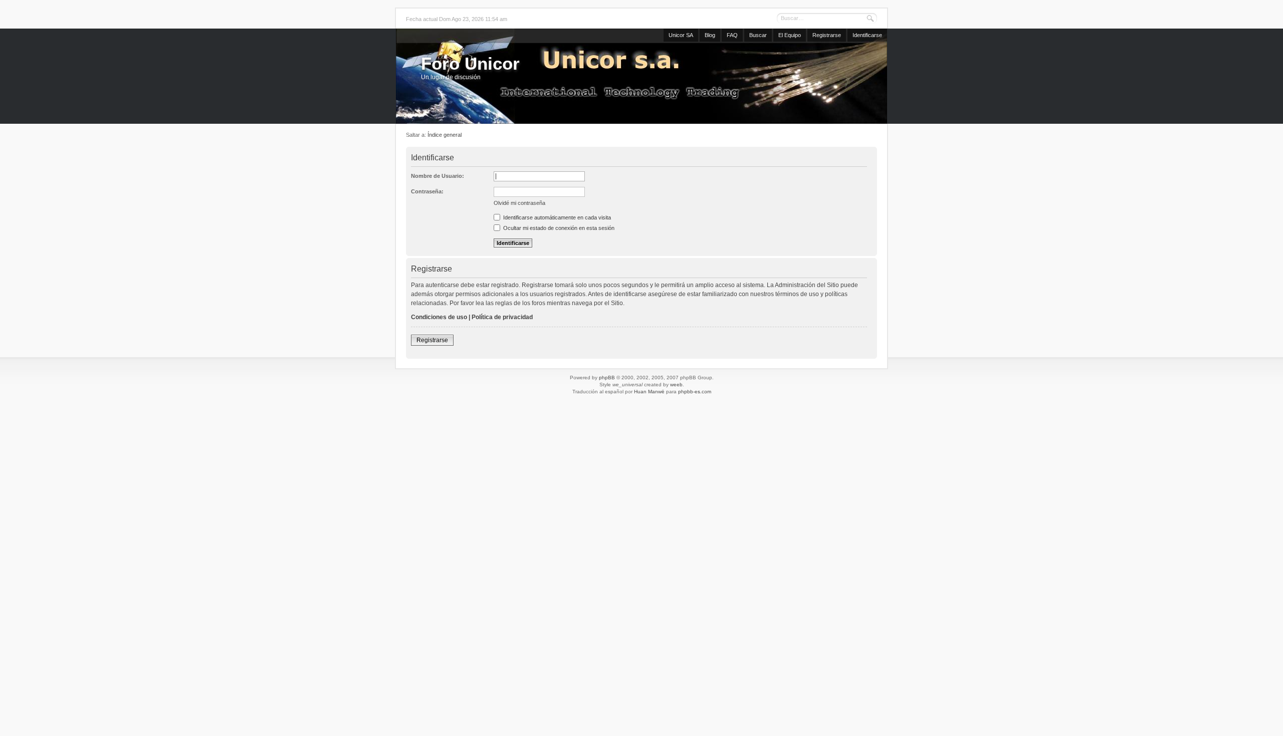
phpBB (607, 377)
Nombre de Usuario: (437, 176)
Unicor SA (681, 35)
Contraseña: (427, 191)
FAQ (732, 35)
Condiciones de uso (439, 317)
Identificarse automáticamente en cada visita (556, 217)
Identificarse (867, 35)
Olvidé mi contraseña (519, 203)
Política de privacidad (502, 317)
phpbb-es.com (694, 391)
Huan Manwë (649, 391)
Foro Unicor (470, 63)
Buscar (758, 35)
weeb (676, 384)
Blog (710, 35)
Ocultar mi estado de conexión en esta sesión (558, 228)
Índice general (444, 135)
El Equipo (789, 35)
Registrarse (826, 35)
